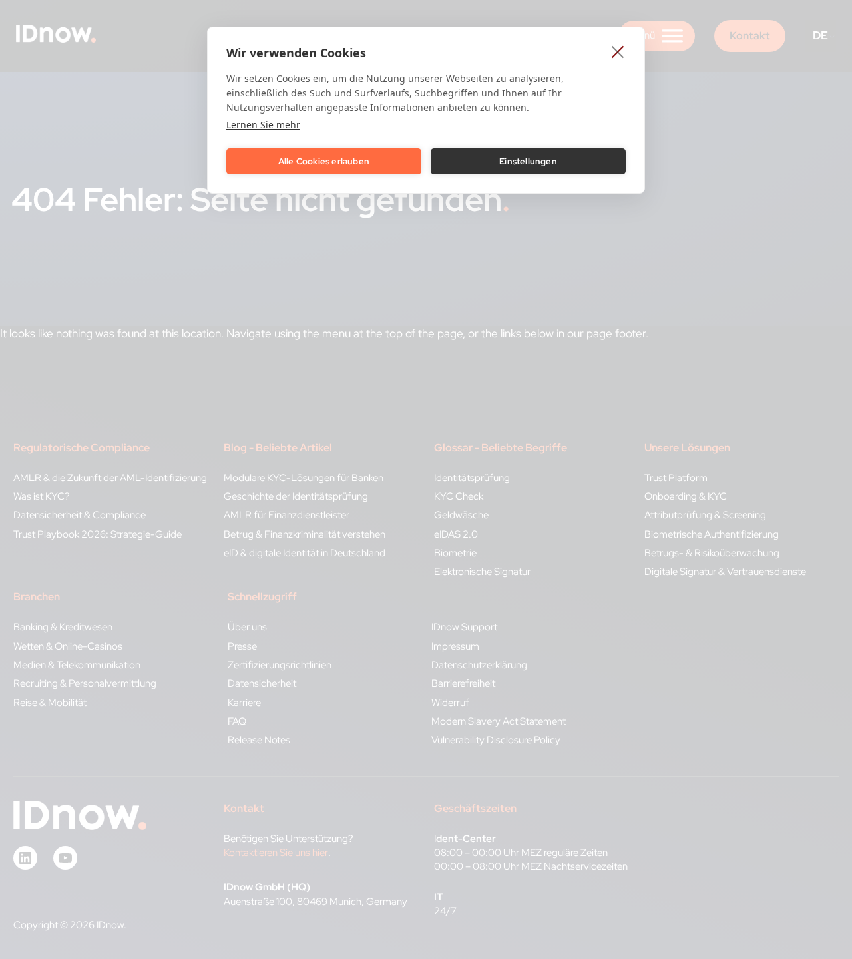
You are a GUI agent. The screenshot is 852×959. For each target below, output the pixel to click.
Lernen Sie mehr (263, 124)
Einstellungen (528, 161)
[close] (618, 51)
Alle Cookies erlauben (323, 161)
